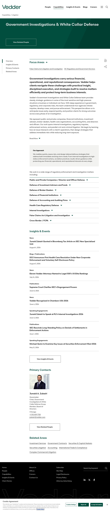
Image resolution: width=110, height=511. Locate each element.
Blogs (85, 7)
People (48, 7)
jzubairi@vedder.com (37, 417)
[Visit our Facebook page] (94, 480)
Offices (31, 471)
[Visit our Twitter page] (89, 480)
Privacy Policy (61, 478)
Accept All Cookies (96, 504)
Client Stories (7, 481)
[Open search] (107, 7)
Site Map (59, 471)
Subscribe (60, 467)
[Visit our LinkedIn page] (85, 480)
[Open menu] (102, 7)
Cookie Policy (40, 509)
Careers (93, 7)
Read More (34, 138)
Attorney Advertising (64, 481)
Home (4, 467)
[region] (55, 505)
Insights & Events (73, 7)
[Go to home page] (11, 7)
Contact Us (33, 478)
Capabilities (58, 7)
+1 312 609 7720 (35, 415)
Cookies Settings (71, 504)
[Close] (107, 505)
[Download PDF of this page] (105, 60)
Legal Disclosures (62, 474)
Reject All (83, 504)
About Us (32, 467)
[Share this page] (105, 66)
